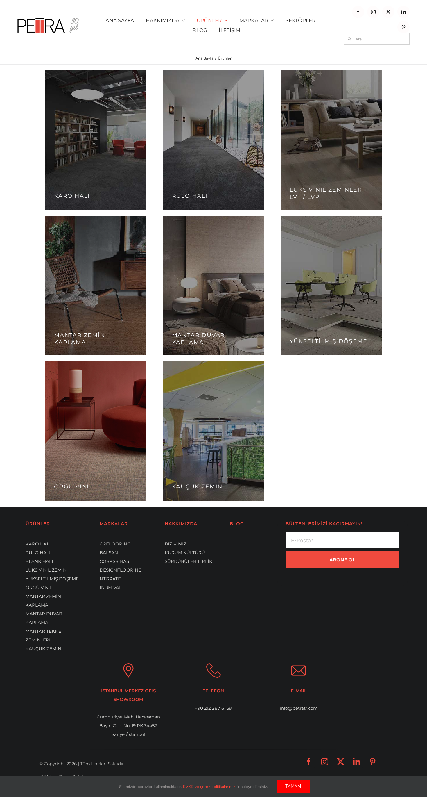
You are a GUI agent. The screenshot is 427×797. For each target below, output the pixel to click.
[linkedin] (403, 12)
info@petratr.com (299, 708)
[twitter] (388, 12)
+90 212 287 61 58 (213, 708)
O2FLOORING (115, 544)
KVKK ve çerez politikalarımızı (210, 786)
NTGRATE (110, 579)
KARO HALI (38, 544)
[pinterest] (403, 27)
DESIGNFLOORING (121, 570)
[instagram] (373, 12)
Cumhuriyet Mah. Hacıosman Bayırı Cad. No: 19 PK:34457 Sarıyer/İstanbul (128, 725)
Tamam (293, 786)
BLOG (237, 523)
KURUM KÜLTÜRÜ (185, 552)
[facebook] (358, 12)
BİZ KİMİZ (175, 544)
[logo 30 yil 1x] (48, 16)
